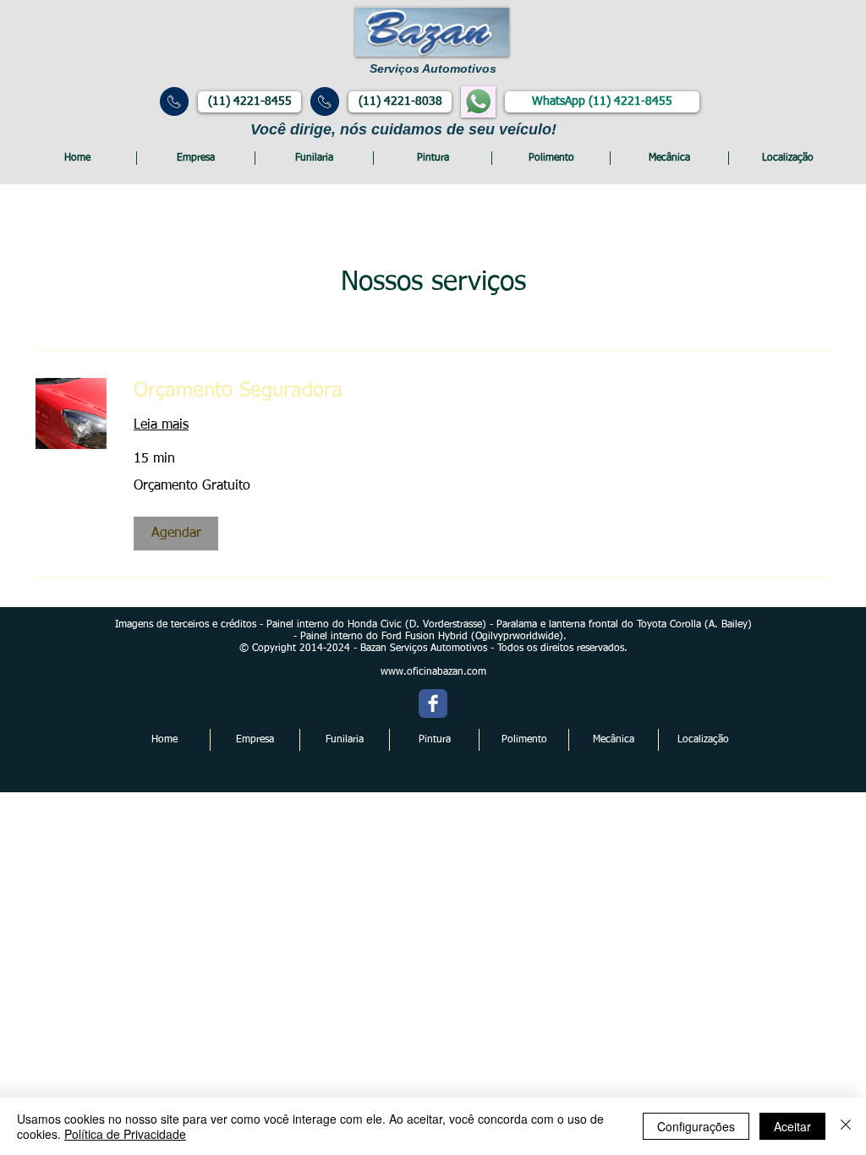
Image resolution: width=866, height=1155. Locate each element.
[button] (176, 533)
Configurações (696, 1126)
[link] (482, 391)
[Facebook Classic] (433, 703)
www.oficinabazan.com (433, 672)
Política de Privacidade (125, 1133)
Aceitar (792, 1126)
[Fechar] (846, 1126)
